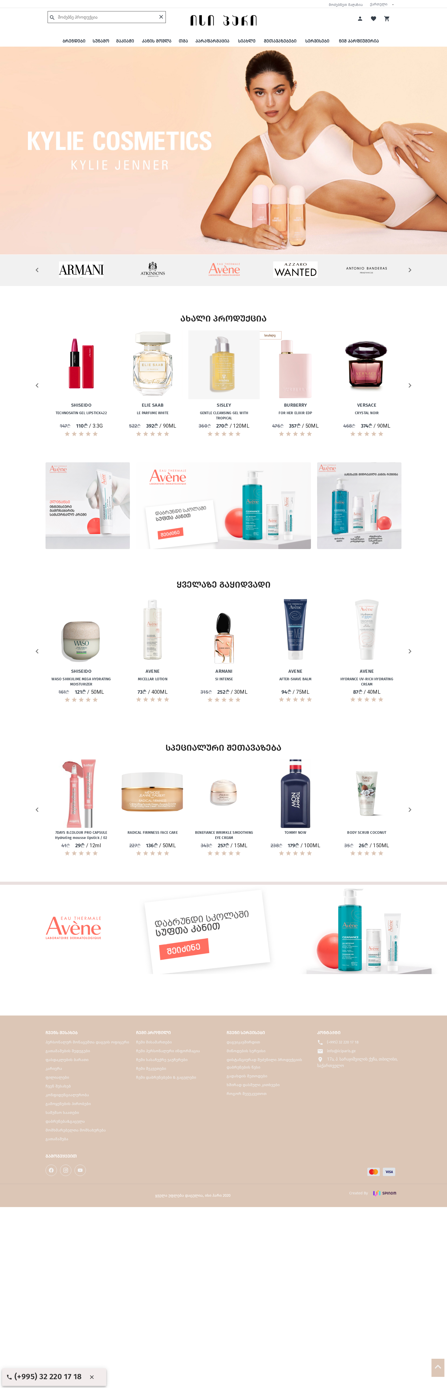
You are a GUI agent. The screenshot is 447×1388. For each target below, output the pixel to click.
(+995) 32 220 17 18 (342, 1042)
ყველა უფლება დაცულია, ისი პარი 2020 (192, 1195)
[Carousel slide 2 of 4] (217, 240)
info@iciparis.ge (341, 1051)
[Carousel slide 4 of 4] (240, 240)
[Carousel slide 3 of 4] (229, 240)
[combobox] (382, 5)
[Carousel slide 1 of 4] (206, 240)
